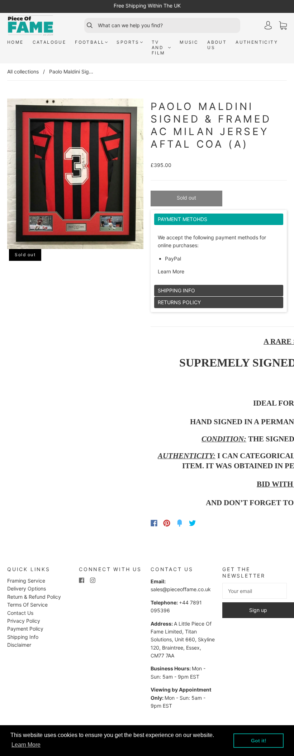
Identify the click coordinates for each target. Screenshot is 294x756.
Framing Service (26, 581)
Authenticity (257, 42)
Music (189, 42)
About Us (217, 44)
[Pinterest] (166, 523)
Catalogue (49, 42)
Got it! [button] (258, 740)
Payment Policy (25, 629)
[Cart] (283, 26)
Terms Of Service (27, 605)
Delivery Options (26, 588)
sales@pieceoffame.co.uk (181, 589)
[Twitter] (192, 523)
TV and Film (158, 47)
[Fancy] (179, 523)
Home (15, 42)
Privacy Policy (23, 621)
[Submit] (86, 25)
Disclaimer (19, 645)
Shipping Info (22, 637)
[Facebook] (154, 523)
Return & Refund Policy (34, 597)
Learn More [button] (26, 745)
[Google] (207, 523)
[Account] (268, 25)
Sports (128, 42)
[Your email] (254, 591)
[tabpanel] (218, 249)
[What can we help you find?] (168, 25)
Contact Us (20, 613)
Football (89, 42)
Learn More (171, 271)
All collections (23, 71)
